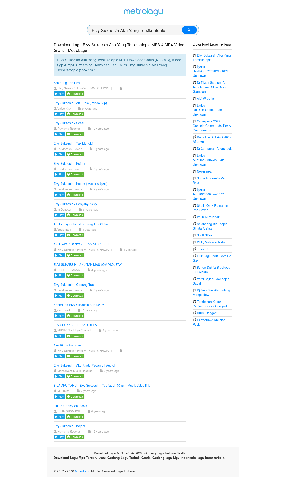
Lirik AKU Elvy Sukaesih (70, 405)
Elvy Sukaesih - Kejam (69, 163)
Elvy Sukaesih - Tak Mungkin (74, 143)
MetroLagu (82, 471)
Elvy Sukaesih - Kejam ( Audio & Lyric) (80, 183)
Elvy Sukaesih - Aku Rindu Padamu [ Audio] (84, 365)
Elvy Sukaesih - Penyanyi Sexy (75, 204)
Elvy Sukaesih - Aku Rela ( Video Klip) (80, 103)
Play (61, 93)
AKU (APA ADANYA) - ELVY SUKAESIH (81, 244)
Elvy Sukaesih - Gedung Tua (74, 284)
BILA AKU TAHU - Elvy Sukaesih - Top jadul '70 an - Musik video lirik (102, 385)
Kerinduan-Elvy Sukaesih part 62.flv (79, 304)
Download (76, 93)
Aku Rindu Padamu (67, 345)
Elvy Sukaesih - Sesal (69, 123)
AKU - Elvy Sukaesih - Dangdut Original (81, 224)
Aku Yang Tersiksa (67, 82)
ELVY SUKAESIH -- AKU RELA (75, 325)
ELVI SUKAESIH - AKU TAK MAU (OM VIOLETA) (88, 264)
